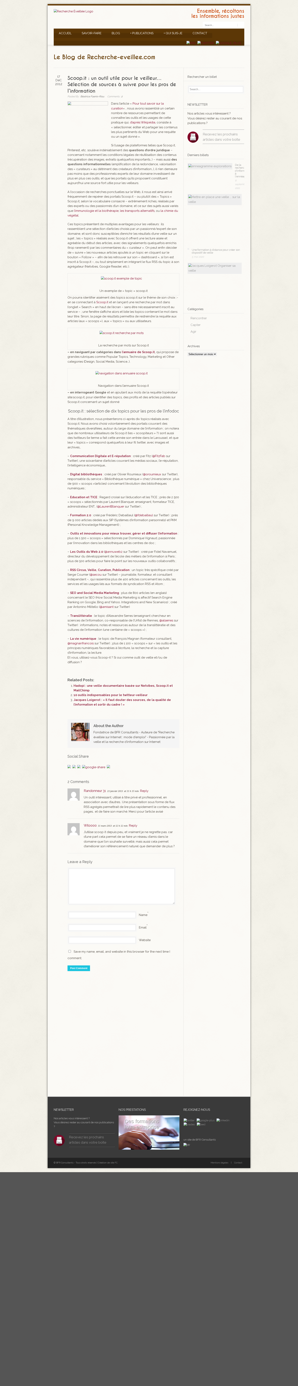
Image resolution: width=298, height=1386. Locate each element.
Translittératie (81, 616)
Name (143, 915)
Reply (144, 791)
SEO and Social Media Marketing (94, 593)
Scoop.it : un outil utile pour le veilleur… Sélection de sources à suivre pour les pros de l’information (122, 84)
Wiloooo (90, 825)
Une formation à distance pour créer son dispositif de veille (216, 251)
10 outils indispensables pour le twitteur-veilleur (111, 695)
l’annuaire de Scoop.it (138, 352)
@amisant (107, 607)
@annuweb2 (113, 552)
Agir (193, 331)
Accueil (65, 33)
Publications (141, 33)
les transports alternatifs (137, 211)
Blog (116, 33)
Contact (200, 33)
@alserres (166, 620)
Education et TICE (83, 497)
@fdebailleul (144, 515)
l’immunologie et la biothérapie (96, 211)
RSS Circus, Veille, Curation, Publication (100, 570)
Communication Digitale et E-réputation (100, 456)
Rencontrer (199, 318)
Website (145, 940)
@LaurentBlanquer (110, 506)
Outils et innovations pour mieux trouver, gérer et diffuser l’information (123, 533)
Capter (195, 325)
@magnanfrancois (81, 643)
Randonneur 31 (95, 791)
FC (116, 1162)
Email (143, 927)
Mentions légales (219, 1162)
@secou (96, 574)
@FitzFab (158, 456)
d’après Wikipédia (142, 122)
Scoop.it (102, 302)
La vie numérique (83, 639)
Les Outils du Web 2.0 (86, 552)
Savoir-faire (92, 33)
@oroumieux (152, 474)
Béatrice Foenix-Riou (92, 96)
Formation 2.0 (80, 515)
